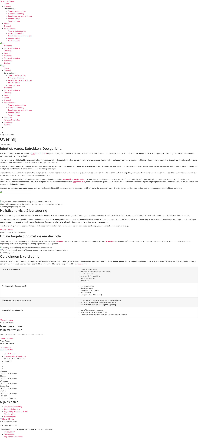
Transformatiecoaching (17, 11)
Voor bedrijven (14, 21)
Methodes (8, 46)
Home (6, 4)
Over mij (7, 6)
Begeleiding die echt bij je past (20, 16)
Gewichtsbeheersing (16, 14)
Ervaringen (8, 51)
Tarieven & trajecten (12, 48)
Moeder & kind (14, 19)
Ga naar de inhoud (7, 1)
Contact (7, 53)
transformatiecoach (39, 153)
